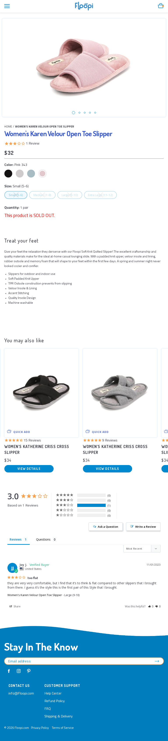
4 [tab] (90, 113)
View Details (29, 468)
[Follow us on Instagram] (18, 671)
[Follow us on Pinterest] (28, 671)
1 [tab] (73, 112)
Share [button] (17, 606)
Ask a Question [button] (108, 527)
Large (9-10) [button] (71, 194)
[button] (150, 606)
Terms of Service (63, 727)
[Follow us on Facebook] (8, 671)
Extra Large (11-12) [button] (102, 194)
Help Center (52, 693)
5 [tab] (95, 113)
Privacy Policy (40, 727)
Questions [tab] (43, 539)
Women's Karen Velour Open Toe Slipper (34, 595)
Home (8, 126)
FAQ (47, 708)
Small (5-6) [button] (18, 194)
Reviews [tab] (15, 539)
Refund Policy (54, 700)
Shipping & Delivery (58, 716)
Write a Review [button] (145, 527)
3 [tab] (85, 113)
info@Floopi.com (21, 693)
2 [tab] (79, 113)
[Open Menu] (7, 6)
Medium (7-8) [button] (44, 194)
